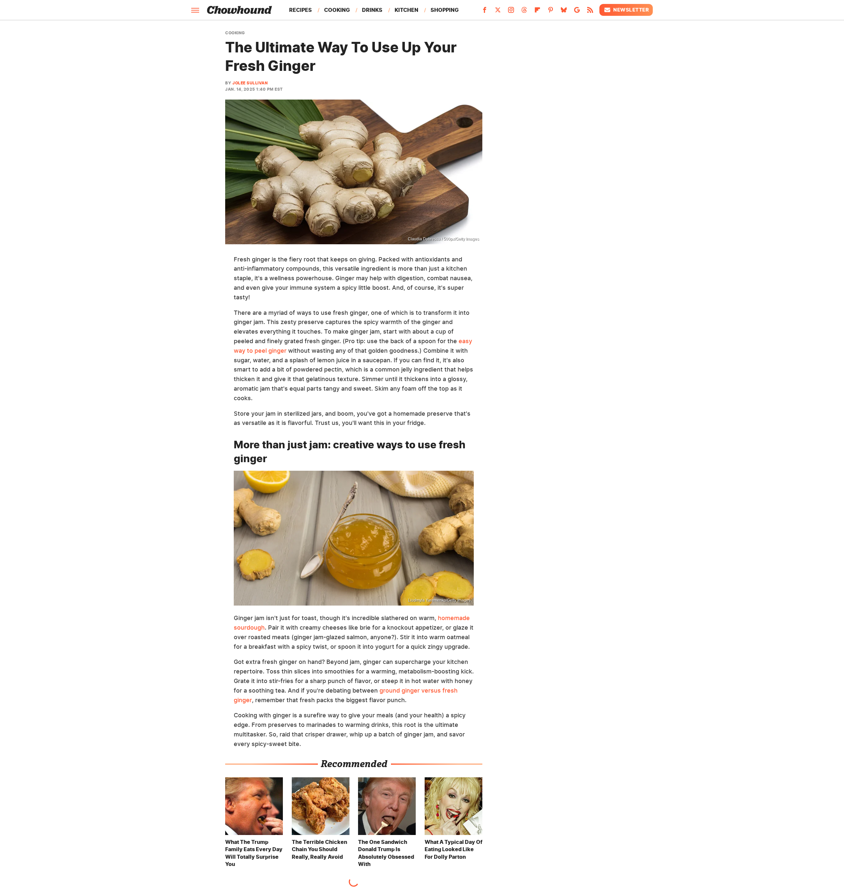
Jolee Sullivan (250, 82)
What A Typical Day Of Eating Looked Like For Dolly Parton (453, 849)
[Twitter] (498, 12)
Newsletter (631, 10)
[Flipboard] (537, 12)
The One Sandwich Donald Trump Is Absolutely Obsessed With (386, 853)
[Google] (577, 12)
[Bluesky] (564, 12)
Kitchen (406, 10)
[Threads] (524, 12)
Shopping (445, 10)
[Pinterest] (551, 12)
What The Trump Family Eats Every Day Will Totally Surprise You (254, 853)
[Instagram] (511, 12)
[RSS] (590, 12)
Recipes (300, 10)
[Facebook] (485, 12)
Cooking (337, 10)
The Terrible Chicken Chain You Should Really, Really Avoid (319, 849)
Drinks (372, 10)
